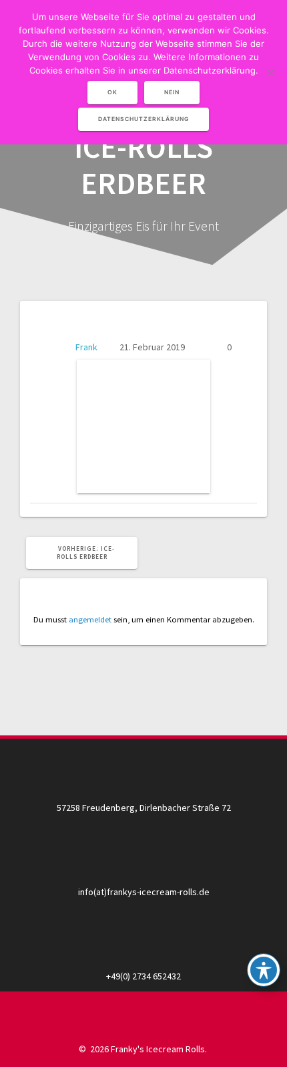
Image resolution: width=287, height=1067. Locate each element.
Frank (86, 347)
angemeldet (90, 619)
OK (112, 92)
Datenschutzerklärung (143, 119)
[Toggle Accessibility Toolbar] (264, 970)
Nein (172, 92)
